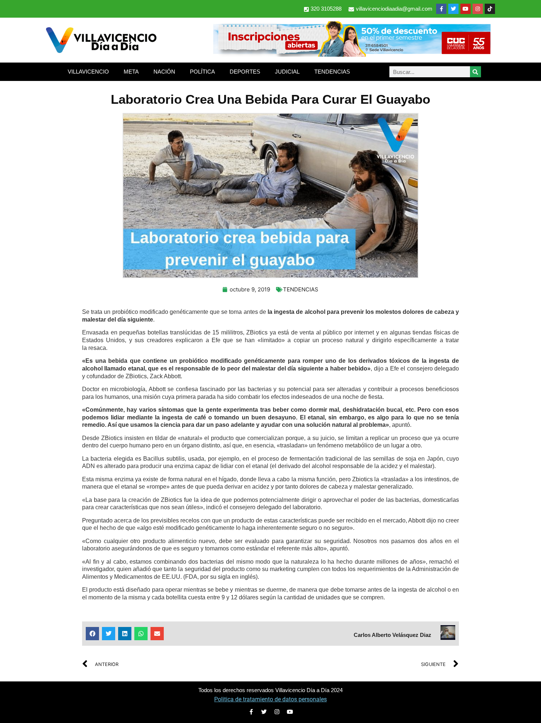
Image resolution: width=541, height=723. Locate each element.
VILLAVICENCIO (88, 71)
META (131, 71)
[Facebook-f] (441, 9)
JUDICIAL (287, 71)
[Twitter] (453, 9)
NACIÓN (164, 71)
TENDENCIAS (332, 71)
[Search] (475, 71)
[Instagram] (478, 9)
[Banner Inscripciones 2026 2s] (351, 54)
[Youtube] (465, 9)
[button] (92, 633)
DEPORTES (245, 71)
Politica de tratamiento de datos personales (270, 699)
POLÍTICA (202, 71)
